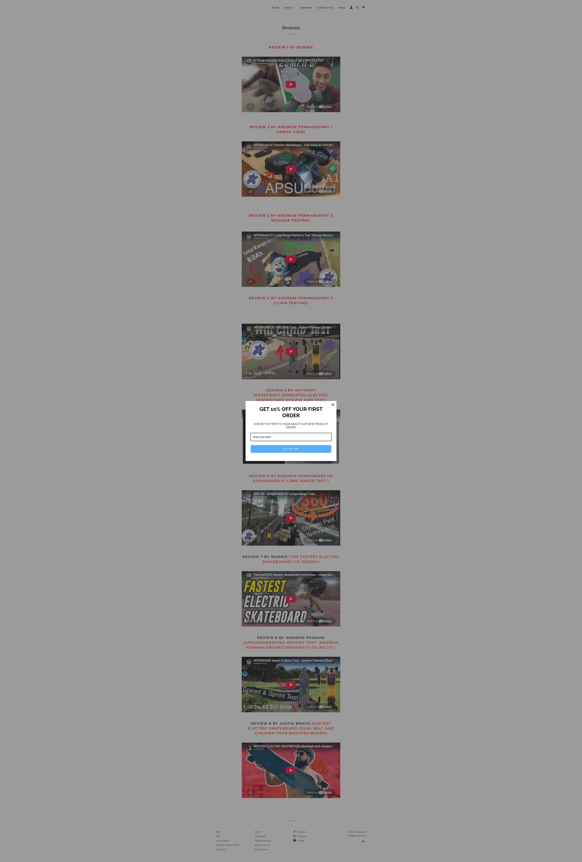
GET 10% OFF (291, 449)
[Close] (332, 404)
